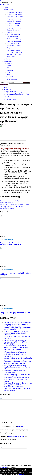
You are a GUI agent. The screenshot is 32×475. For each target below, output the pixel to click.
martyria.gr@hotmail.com (16, 436)
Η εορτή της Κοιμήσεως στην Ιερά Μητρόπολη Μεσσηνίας (15, 371)
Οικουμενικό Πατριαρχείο (14, 12)
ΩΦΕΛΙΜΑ (7, 59)
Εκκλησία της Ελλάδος (13, 34)
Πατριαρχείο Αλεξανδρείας (14, 17)
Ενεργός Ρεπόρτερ (12, 79)
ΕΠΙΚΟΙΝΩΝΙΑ (8, 77)
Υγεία (8, 75)
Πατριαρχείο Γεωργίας (13, 23)
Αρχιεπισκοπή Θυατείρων (14, 52)
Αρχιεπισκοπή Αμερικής (14, 46)
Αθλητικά (10, 68)
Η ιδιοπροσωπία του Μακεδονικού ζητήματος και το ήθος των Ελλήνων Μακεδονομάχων (15, 342)
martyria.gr (20, 426)
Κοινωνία (10, 72)
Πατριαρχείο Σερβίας (13, 30)
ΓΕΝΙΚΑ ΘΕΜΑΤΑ (9, 61)
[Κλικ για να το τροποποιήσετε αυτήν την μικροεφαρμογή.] (26, 436)
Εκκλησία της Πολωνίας (14, 41)
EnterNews (3, 467)
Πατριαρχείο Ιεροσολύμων (14, 14)
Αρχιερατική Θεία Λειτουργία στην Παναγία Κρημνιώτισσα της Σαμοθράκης (14, 243)
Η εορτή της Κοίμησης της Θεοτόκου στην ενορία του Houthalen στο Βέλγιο (17, 362)
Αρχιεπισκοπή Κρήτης (13, 50)
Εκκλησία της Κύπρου (13, 37)
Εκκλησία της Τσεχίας (13, 43)
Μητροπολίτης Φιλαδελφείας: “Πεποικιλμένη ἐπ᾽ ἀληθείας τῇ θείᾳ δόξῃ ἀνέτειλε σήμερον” (17, 388)
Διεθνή (9, 66)
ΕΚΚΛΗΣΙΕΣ (8, 32)
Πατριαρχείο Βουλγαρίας (14, 21)
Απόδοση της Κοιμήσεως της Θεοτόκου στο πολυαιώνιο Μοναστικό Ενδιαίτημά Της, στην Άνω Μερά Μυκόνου (18, 324)
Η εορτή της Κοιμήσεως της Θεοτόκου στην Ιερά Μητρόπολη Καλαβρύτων (15, 313)
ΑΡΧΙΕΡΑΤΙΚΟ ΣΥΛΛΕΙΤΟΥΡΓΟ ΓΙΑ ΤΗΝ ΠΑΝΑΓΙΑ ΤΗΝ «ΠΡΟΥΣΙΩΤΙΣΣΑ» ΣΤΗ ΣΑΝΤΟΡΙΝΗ (16, 333)
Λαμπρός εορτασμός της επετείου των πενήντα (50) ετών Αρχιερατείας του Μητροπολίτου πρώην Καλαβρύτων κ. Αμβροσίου (16, 353)
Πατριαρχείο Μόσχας (13, 26)
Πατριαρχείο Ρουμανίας (14, 28)
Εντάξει (21, 474)
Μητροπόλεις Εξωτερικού (14, 54)
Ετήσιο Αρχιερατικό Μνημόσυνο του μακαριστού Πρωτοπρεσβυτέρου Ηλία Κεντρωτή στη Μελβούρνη (16, 347)
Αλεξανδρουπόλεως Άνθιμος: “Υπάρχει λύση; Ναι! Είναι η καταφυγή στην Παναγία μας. (17, 367)
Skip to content (4, 1)
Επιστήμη (10, 70)
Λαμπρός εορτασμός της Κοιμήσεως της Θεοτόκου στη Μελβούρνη (17, 375)
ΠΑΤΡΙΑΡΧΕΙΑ (8, 10)
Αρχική (6, 8)
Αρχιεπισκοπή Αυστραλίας (14, 48)
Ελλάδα (9, 63)
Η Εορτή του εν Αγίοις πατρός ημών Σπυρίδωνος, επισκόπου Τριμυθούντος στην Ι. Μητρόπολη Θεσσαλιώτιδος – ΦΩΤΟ (15, 206)
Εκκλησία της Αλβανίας (14, 39)
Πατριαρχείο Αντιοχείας (14, 19)
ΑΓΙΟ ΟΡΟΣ (11, 57)
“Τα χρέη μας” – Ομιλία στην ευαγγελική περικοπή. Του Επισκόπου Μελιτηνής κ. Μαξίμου (16, 379)
